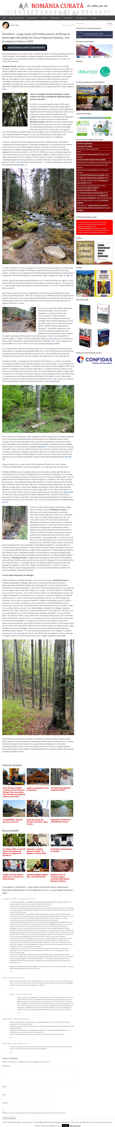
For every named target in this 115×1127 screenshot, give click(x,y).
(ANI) (95, 178)
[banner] (57, 8)
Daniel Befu (14, 25)
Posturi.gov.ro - (93, 208)
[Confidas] (94, 364)
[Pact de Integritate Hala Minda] (94, 58)
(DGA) (94, 193)
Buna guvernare (81, 18)
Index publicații (32, 18)
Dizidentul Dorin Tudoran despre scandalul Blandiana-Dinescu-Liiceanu (60, 877)
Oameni (43, 18)
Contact (93, 18)
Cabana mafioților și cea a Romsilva (38, 789)
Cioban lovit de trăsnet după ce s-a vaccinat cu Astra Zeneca (13, 876)
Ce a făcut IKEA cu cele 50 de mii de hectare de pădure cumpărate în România (14, 852)
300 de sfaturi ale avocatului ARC (88, 149)
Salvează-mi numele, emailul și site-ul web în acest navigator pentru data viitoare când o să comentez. (34, 1113)
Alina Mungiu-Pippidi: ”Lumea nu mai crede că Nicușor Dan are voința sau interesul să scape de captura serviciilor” (14, 792)
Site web (5, 1103)
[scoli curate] (94, 38)
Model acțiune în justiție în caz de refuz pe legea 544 (94, 162)
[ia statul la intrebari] (94, 136)
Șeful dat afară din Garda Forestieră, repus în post (37, 821)
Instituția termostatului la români (61, 850)
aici (30, 134)
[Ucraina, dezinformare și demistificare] (94, 79)
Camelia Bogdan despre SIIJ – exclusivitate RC (37, 875)
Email (4, 1095)
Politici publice (54, 18)
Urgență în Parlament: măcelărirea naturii (61, 820)
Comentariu (6, 1066)
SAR (4, 18)
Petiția (79, 152)
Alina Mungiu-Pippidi (16, 18)
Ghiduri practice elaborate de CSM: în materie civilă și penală (94, 197)
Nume (4, 1087)
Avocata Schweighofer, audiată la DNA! (61, 789)
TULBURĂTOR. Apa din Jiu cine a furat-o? (13, 820)
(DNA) (95, 175)
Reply (11, 972)
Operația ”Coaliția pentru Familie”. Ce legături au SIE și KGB (36, 851)
